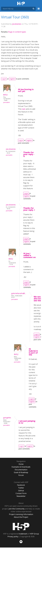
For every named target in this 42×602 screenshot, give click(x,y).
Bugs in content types (17, 32)
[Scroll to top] (21, 543)
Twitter (21, 488)
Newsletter (21, 496)
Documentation (21, 469)
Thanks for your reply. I (29, 209)
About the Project (21, 517)
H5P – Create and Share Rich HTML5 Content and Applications (21, 3)
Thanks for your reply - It (28, 154)
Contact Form (21, 493)
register (12, 79)
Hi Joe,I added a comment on (29, 255)
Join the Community (17, 509)
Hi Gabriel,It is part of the (33, 352)
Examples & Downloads (21, 467)
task (24, 109)
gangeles (7, 417)
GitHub (21, 490)
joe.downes (16, 24)
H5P (21, 526)
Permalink (6, 102)
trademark (23, 534)
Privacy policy (13, 536)
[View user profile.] (7, 92)
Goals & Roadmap (21, 472)
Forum (21, 475)
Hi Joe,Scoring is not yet (25, 90)
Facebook (21, 485)
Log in (4, 79)
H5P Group (34, 534)
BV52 (5, 94)
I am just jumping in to (27, 422)
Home (21, 464)
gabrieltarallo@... (18, 293)
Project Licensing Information (21, 514)
